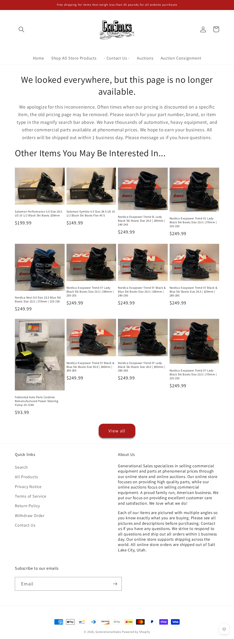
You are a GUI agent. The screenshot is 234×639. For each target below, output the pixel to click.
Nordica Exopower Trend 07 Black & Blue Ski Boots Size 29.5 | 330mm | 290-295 (142, 291)
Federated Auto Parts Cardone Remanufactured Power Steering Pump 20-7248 (36, 401)
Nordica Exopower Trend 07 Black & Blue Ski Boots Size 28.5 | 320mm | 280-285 (194, 291)
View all (117, 431)
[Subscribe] (115, 584)
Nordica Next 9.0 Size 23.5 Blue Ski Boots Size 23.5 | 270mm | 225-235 (38, 299)
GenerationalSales (108, 632)
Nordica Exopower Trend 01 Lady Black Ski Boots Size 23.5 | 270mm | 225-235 (193, 222)
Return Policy (27, 505)
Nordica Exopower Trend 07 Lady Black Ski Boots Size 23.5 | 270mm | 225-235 (193, 374)
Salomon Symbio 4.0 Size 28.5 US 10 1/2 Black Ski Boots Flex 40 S (90, 213)
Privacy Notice (28, 486)
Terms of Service (30, 496)
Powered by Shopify (136, 632)
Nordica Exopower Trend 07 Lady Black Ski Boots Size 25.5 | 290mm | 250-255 (90, 291)
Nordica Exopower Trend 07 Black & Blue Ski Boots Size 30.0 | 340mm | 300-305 (90, 367)
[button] (21, 29)
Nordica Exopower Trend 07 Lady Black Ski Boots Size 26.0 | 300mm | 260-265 (141, 367)
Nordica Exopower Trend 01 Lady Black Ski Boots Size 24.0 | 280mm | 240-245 (141, 220)
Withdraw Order (30, 515)
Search (21, 467)
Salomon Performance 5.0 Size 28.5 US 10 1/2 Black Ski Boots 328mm (38, 213)
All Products (26, 476)
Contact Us (25, 525)
